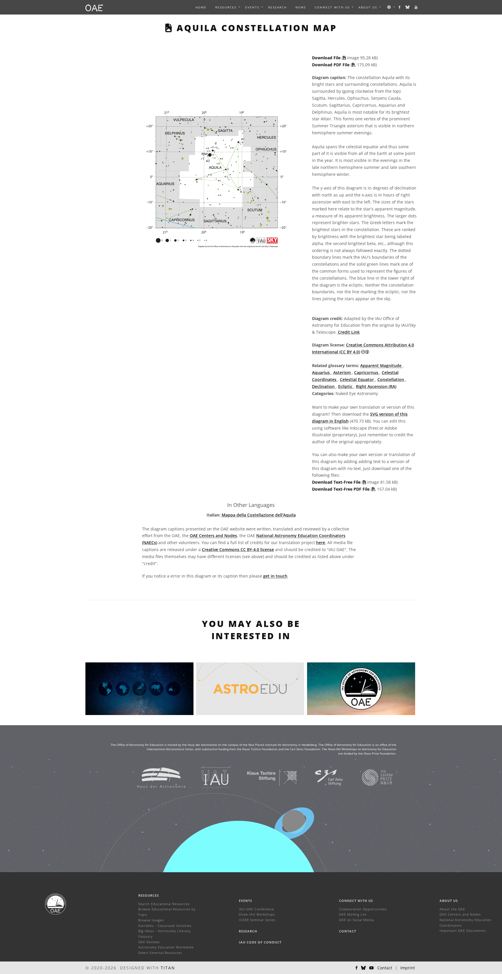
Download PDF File (331, 64)
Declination (324, 386)
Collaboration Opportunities (363, 909)
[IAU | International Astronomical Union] (208, 777)
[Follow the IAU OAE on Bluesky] (408, 7)
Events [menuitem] (252, 7)
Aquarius (321, 372)
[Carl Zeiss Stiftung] (321, 777)
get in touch (275, 576)
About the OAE (452, 909)
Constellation (391, 379)
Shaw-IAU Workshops (257, 914)
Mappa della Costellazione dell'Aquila (259, 515)
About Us (449, 900)
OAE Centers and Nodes (213, 535)
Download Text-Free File (336, 482)
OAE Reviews (149, 942)
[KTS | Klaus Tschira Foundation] (264, 777)
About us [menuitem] (367, 7)
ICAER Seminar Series (257, 920)
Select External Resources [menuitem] (160, 952)
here (320, 542)
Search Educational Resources (164, 904)
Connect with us (356, 900)
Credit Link (349, 332)
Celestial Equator (357, 379)
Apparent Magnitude (381, 365)
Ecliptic (346, 386)
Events (245, 900)
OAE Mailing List (353, 914)
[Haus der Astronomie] (154, 777)
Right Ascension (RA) (376, 386)
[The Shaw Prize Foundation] (370, 777)
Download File (327, 57)
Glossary (145, 936)
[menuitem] (226, 7)
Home (201, 7)
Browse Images (151, 920)
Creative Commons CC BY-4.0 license (238, 549)
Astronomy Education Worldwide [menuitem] (166, 947)
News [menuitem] (300, 7)
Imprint (407, 968)
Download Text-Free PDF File (341, 489)
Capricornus (366, 372)
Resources (225, 7)
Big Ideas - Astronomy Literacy (164, 931)
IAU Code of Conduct (260, 942)
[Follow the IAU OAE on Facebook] (400, 7)
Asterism (342, 372)
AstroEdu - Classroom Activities (164, 925)
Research (277, 7)
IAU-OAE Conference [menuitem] (256, 909)
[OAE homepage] (94, 7)
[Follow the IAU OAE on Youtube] (416, 7)
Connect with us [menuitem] (332, 7)
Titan (168, 968)
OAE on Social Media (356, 920)
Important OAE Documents (463, 930)
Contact (347, 931)
